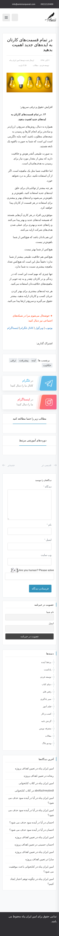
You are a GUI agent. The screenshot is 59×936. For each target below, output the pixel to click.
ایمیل (47, 539)
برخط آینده (46, 662)
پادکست (47, 669)
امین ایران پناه (14, 60)
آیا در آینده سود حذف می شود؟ (26, 822)
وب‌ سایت (46, 555)
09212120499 (47, 4)
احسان (50, 822)
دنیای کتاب (46, 684)
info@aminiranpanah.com (23, 4)
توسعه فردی (44, 65)
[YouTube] (38, 930)
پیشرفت (23, 360)
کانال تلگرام (26, 328)
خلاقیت (47, 365)
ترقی (13, 360)
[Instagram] (43, 930)
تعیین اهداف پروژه (25, 768)
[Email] (19, 930)
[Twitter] (34, 930)
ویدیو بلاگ (46, 743)
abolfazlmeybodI (44, 790)
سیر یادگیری (45, 699)
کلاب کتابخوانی (27, 783)
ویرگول (39, 328)
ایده (34, 360)
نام (49, 524)
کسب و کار (46, 714)
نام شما (50, 612)
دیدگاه (47, 486)
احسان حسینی (46, 844)
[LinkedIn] (29, 930)
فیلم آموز (47, 706)
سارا (51, 859)
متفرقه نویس (45, 728)
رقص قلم (47, 691)
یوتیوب (48, 328)
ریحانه (50, 775)
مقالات (35, 65)
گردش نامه (46, 721)
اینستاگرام (12, 328)
